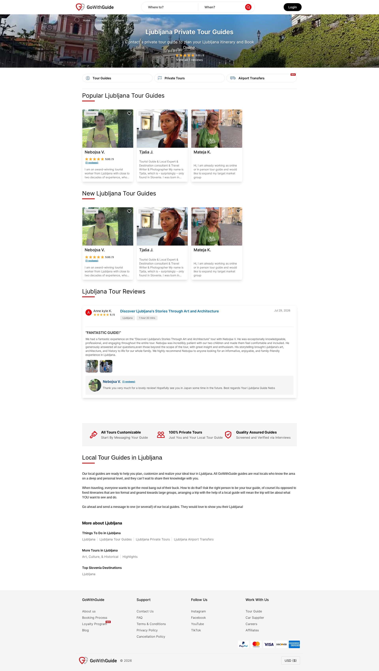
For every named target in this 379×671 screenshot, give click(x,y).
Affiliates (252, 630)
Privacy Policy (147, 630)
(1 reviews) (128, 381)
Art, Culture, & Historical (100, 557)
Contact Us (145, 611)
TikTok (196, 630)
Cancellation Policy (151, 636)
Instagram (198, 611)
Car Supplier (255, 618)
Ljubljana (118, 20)
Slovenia (101, 20)
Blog (85, 630)
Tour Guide (254, 611)
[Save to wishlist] (129, 113)
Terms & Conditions (151, 624)
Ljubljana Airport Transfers (194, 539)
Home (86, 20)
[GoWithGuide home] (95, 7)
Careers (251, 624)
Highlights (130, 557)
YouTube (197, 624)
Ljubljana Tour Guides (115, 539)
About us (89, 611)
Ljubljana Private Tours (153, 539)
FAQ (140, 618)
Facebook (198, 618)
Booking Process (94, 618)
